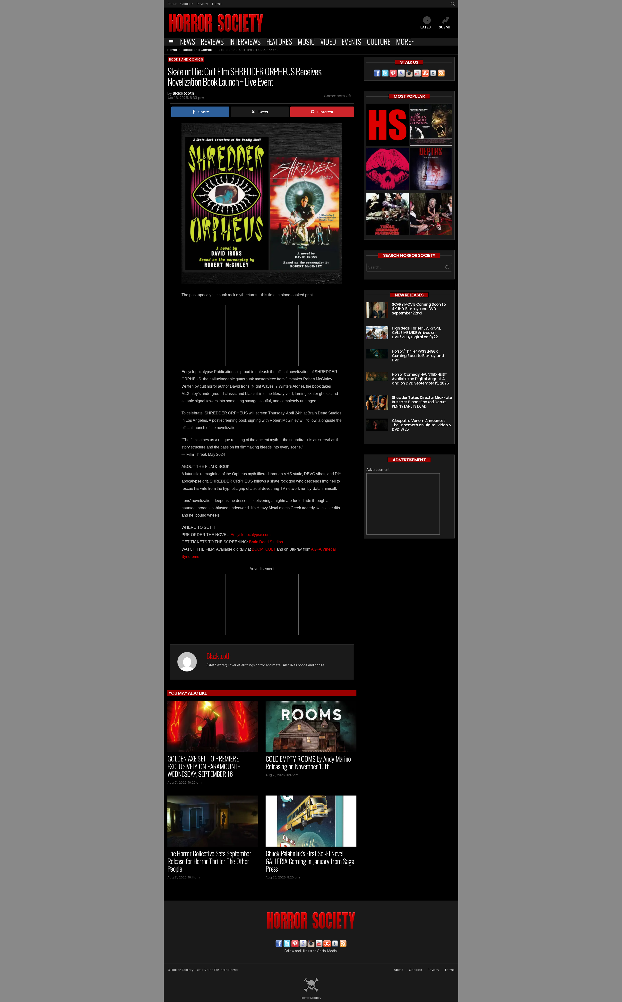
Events (351, 41)
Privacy (202, 3)
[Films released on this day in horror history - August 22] (387, 214)
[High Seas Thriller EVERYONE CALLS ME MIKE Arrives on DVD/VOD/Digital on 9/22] (377, 332)
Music (306, 41)
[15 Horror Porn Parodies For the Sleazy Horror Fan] (431, 214)
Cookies (186, 3)
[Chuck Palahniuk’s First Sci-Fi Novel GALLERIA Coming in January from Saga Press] (311, 821)
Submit (445, 27)
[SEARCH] (453, 4)
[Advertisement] (261, 335)
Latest (426, 27)
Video (328, 41)
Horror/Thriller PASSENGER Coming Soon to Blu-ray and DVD (418, 356)
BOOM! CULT (264, 549)
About (172, 3)
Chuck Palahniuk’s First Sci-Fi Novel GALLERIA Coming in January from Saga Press (310, 861)
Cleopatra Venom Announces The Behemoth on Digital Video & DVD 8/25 (421, 425)
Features (279, 41)
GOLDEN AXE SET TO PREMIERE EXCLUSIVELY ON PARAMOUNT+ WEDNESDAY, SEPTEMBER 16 (203, 766)
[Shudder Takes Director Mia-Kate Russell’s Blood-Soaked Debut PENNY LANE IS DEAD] (377, 402)
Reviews (212, 41)
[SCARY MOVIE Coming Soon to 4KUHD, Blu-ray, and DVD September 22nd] (377, 310)
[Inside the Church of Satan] (387, 125)
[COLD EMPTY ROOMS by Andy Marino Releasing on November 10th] (311, 726)
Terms (217, 3)
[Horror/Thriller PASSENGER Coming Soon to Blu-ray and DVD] (377, 353)
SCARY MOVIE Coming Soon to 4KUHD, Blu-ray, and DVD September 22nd (419, 309)
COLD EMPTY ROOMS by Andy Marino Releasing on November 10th (308, 762)
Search (447, 268)
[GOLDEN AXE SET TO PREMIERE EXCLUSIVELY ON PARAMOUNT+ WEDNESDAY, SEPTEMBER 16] (212, 726)
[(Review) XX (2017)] (387, 170)
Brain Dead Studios (266, 542)
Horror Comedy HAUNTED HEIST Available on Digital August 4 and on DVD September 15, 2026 (420, 379)
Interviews (245, 41)
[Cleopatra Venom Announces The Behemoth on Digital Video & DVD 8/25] (377, 425)
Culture (378, 41)
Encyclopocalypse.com (250, 535)
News (187, 41)
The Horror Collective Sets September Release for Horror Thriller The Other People (209, 861)
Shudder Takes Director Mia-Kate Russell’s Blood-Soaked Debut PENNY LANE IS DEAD (422, 402)
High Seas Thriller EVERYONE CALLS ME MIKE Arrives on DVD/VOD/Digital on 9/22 (416, 333)
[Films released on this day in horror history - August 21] (431, 125)
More (403, 41)
